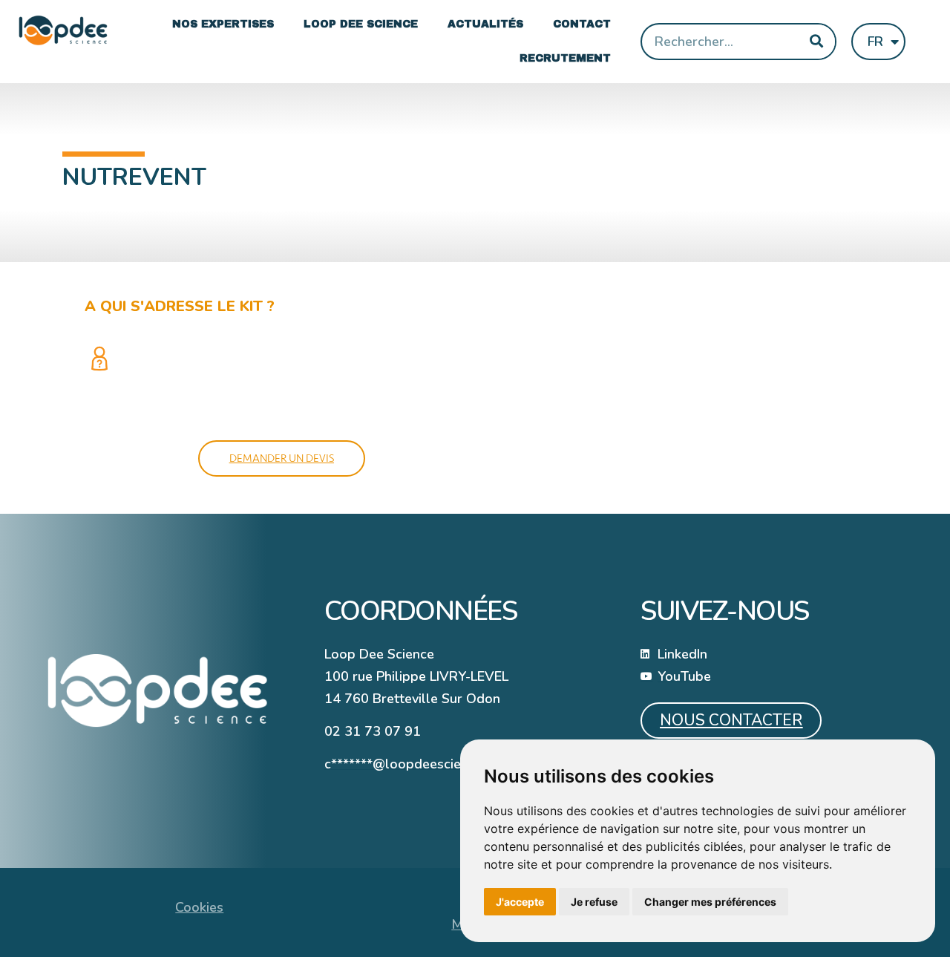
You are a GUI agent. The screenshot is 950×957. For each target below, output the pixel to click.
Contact (582, 24)
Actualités (485, 24)
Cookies (199, 907)
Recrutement (565, 58)
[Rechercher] (816, 42)
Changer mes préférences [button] (710, 901)
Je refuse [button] (594, 901)
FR (875, 41)
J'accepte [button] (520, 901)
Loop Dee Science (361, 24)
